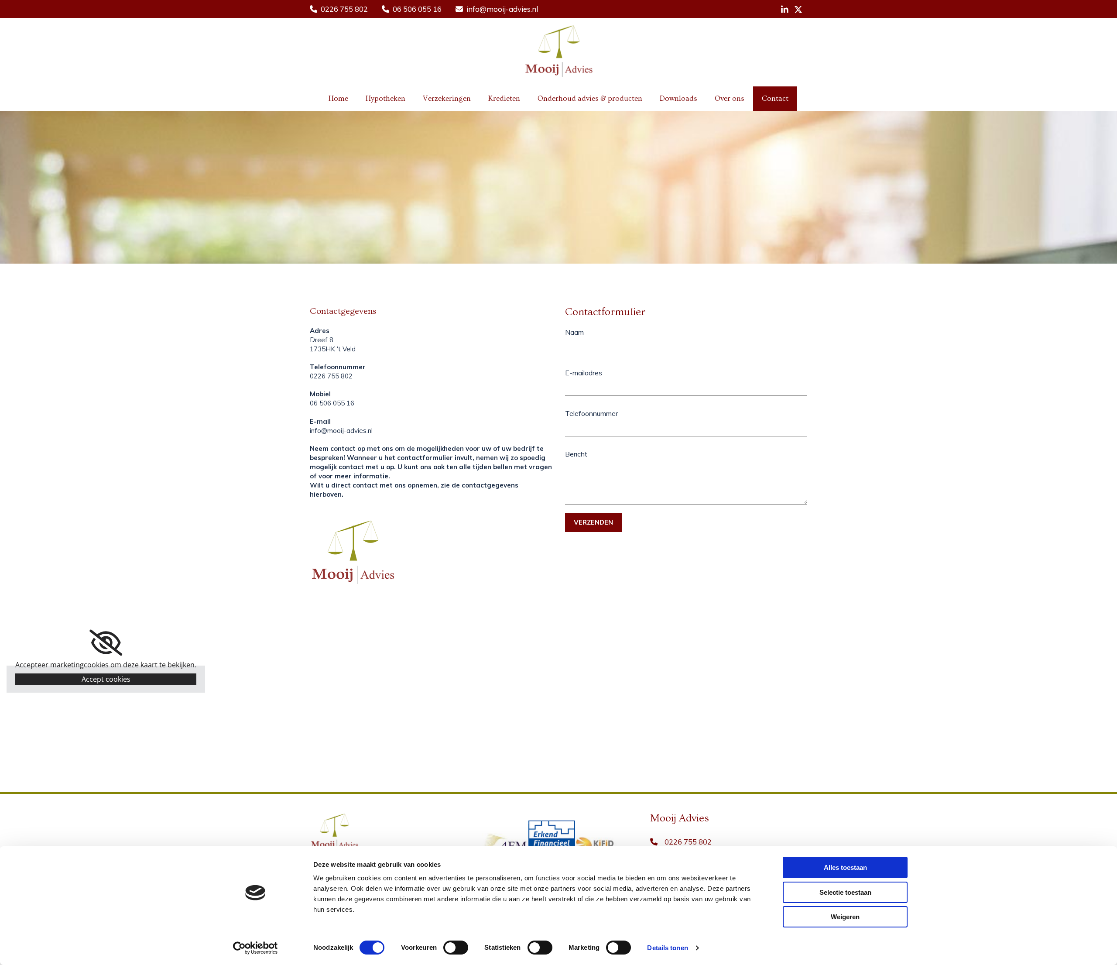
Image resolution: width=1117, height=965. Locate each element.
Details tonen (667, 947)
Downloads (678, 98)
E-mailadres (583, 372)
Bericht (576, 454)
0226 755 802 (344, 9)
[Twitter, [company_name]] (798, 9)
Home (338, 98)
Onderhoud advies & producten (590, 98)
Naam (574, 332)
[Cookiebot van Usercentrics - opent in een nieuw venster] (255, 948)
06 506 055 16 (417, 9)
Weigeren (845, 916)
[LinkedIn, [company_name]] (784, 9)
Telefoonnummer (591, 413)
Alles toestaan (845, 867)
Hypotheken (385, 98)
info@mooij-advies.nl (502, 9)
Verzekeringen (447, 98)
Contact (775, 98)
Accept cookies (106, 679)
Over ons (729, 98)
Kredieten (504, 98)
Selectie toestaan (845, 892)
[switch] (455, 948)
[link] (105, 643)
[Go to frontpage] (558, 50)
